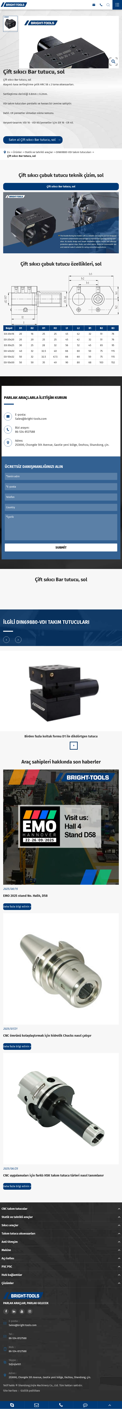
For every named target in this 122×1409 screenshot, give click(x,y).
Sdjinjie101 (15, 1364)
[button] (6, 639)
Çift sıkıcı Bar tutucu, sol (21, 155)
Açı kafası (8, 1258)
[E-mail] (36, 1405)
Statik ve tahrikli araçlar (39, 152)
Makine (6, 1250)
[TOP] (110, 1405)
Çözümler (8, 1283)
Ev (8, 152)
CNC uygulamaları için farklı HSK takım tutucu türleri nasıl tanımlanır (53, 1175)
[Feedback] (85, 1405)
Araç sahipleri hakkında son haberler (61, 762)
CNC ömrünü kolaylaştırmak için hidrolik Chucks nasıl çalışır (47, 1035)
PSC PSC (7, 1266)
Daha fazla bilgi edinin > (17, 906)
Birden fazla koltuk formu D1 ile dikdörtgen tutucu (61, 736)
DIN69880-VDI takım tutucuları (73, 152)
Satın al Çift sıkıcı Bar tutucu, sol (34, 140)
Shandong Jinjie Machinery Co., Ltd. (38, 1385)
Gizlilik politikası (30, 1390)
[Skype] (12, 1405)
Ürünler (17, 152)
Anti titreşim (10, 1242)
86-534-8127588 (18, 1338)
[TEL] (61, 1405)
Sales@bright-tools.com (23, 1325)
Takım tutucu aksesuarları (18, 1233)
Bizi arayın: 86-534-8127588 (25, 430)
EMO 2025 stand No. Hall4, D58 (25, 896)
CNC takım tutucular (14, 1209)
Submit (61, 547)
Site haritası (10, 1390)
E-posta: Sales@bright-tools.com (31, 417)
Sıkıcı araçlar (10, 1225)
